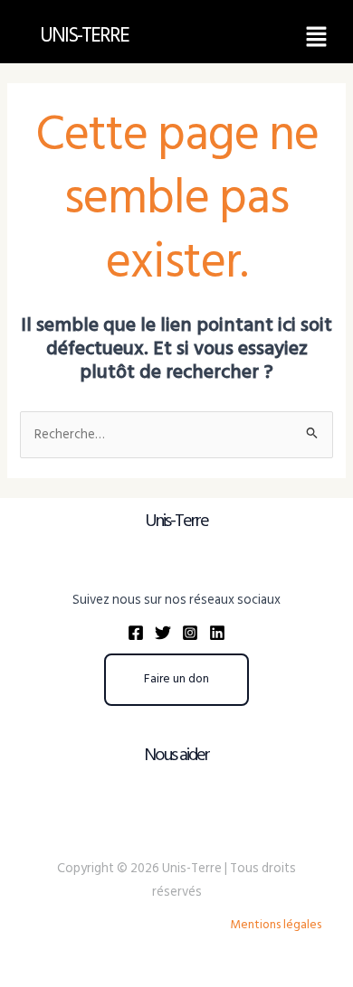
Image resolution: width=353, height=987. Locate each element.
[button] (317, 36)
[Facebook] (136, 633)
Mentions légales (275, 925)
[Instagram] (190, 633)
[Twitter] (163, 633)
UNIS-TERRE (84, 35)
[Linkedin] (217, 633)
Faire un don (176, 679)
